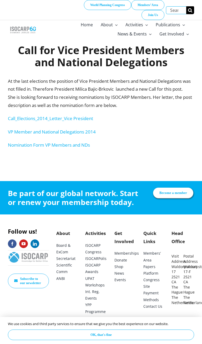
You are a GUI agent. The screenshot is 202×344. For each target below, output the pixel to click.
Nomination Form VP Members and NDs (49, 145)
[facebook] (12, 243)
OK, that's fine (101, 335)
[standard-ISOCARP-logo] (28, 253)
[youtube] (23, 243)
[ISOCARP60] (23, 26)
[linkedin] (35, 243)
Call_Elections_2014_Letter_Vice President (50, 118)
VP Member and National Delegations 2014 (52, 132)
